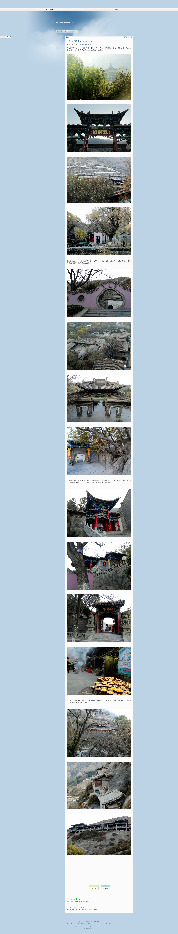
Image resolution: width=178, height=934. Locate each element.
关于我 (70, 31)
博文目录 (63, 31)
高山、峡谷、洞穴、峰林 (84, 44)
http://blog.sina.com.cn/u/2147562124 (65, 22)
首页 (58, 31)
